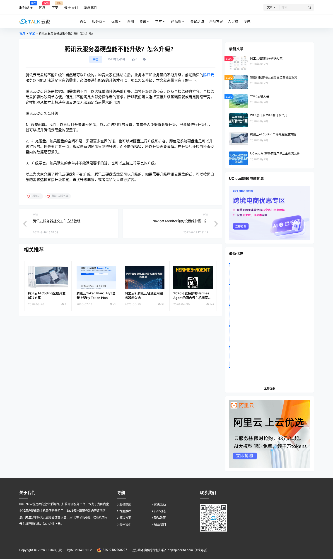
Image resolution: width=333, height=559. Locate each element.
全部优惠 (269, 388)
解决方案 (125, 517)
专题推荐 (125, 511)
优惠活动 (160, 504)
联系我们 (160, 524)
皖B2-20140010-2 (79, 550)
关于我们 (125, 524)
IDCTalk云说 (53, 550)
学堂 (158, 21)
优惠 (114, 21)
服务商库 (125, 504)
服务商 (97, 21)
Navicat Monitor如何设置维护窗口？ (180, 221)
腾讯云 (208, 75)
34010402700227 (115, 550)
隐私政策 (160, 517)
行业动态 (160, 511)
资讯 (142, 21)
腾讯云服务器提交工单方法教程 (56, 221)
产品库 (176, 21)
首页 (22, 33)
